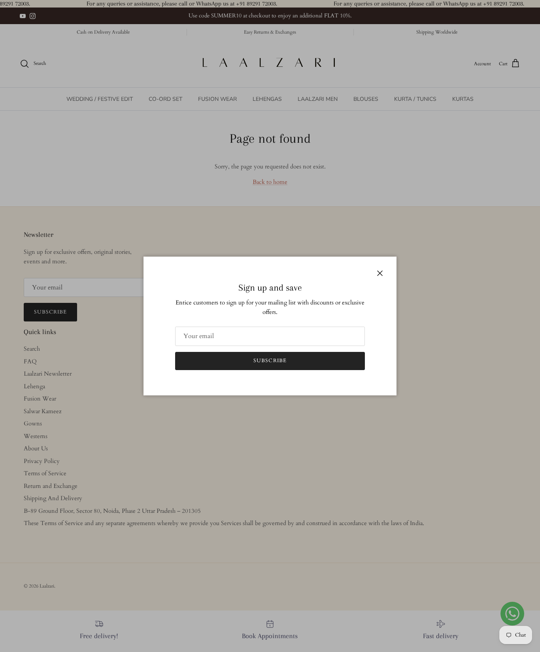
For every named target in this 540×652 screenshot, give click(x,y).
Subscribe (269, 360)
